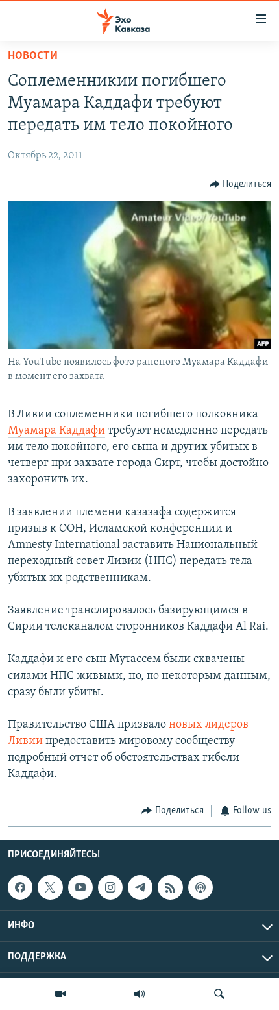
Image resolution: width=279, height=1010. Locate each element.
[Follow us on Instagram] (110, 887)
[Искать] (219, 994)
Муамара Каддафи (56, 431)
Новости (33, 56)
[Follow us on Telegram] (140, 887)
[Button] (241, 184)
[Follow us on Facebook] (20, 887)
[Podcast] (200, 887)
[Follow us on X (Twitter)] (50, 887)
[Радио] (139, 994)
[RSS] (170, 887)
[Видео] (60, 994)
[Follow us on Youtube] (80, 887)
